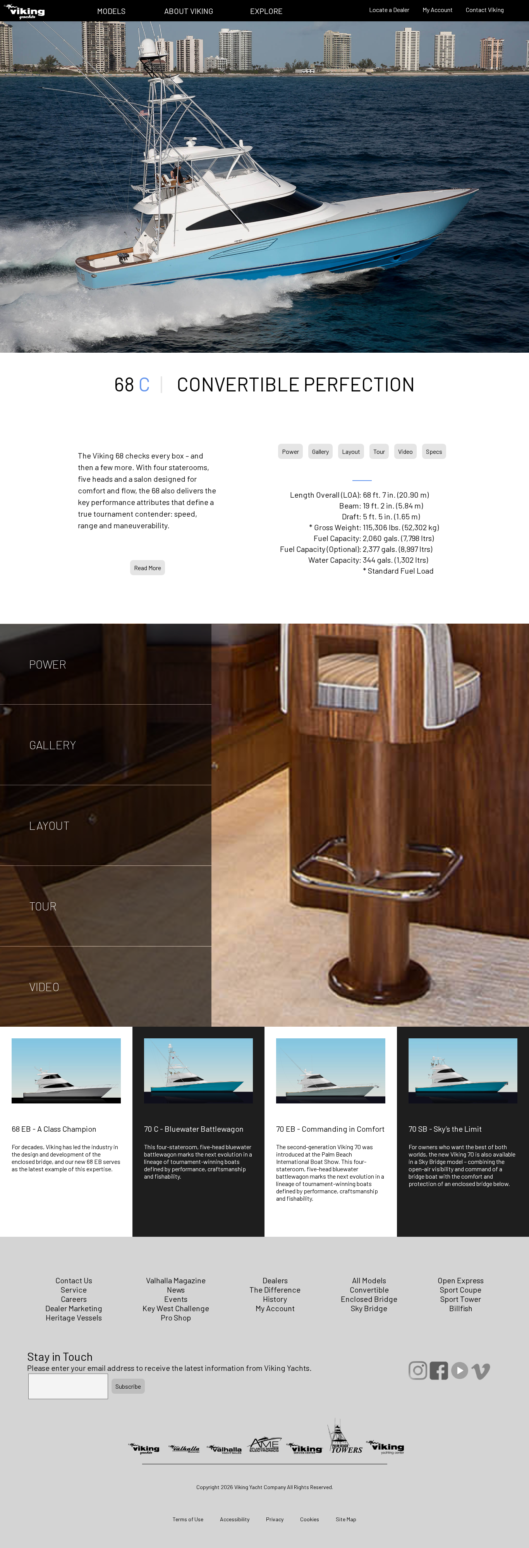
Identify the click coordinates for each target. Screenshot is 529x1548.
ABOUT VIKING (188, 11)
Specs (434, 451)
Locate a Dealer (389, 9)
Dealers (275, 1280)
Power (290, 451)
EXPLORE (266, 11)
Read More (147, 567)
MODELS (111, 11)
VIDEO (44, 986)
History (275, 1298)
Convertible (369, 1289)
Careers (74, 1298)
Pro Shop (176, 1317)
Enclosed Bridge (369, 1298)
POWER (47, 664)
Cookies (309, 1519)
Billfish (460, 1308)
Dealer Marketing (73, 1308)
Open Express (461, 1280)
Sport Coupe (460, 1289)
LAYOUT (49, 825)
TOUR (43, 906)
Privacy (274, 1519)
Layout (351, 451)
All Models (369, 1280)
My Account (438, 9)
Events (175, 1298)
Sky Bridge (369, 1308)
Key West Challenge (176, 1308)
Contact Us (73, 1280)
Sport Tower (460, 1298)
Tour (379, 451)
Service (74, 1289)
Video (405, 451)
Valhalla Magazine (176, 1280)
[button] (66, 1139)
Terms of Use (188, 1519)
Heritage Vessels (74, 1317)
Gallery (320, 451)
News (176, 1289)
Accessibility (234, 1519)
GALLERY (52, 745)
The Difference (275, 1289)
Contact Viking (485, 9)
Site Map (346, 1519)
